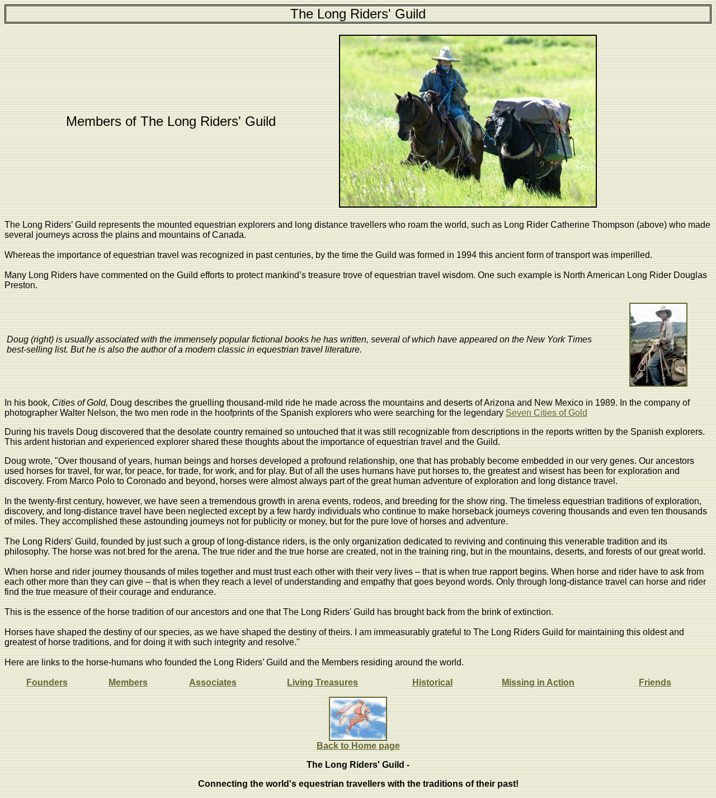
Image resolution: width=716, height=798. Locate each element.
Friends (655, 682)
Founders (47, 682)
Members (128, 682)
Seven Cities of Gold (546, 412)
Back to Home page (358, 745)
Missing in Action (538, 682)
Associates (213, 682)
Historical (432, 682)
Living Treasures (322, 682)
